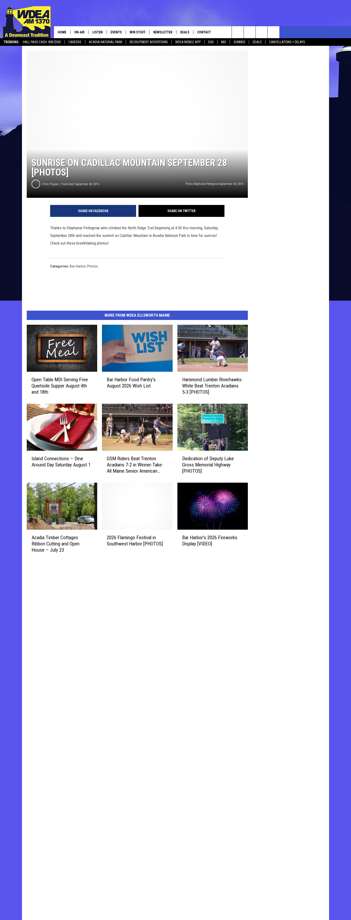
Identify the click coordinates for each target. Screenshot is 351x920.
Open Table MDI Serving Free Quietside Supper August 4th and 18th (60, 386)
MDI (223, 42)
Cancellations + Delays (287, 42)
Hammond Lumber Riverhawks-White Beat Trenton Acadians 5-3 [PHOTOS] (212, 386)
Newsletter (162, 32)
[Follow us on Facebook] (261, 32)
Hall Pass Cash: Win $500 (42, 42)
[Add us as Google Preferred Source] (249, 32)
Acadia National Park (105, 42)
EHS (211, 42)
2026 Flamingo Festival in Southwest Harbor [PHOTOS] (135, 541)
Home (62, 32)
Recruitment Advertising (149, 42)
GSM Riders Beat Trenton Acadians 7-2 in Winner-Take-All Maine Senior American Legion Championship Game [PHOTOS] (135, 465)
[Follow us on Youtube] (273, 32)
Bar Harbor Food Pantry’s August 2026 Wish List (131, 383)
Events (116, 32)
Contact (204, 32)
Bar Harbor (78, 266)
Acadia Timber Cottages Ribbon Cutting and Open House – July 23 (56, 544)
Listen (97, 32)
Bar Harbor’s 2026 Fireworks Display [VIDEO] (209, 541)
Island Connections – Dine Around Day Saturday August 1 (61, 462)
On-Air (79, 32)
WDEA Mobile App (188, 42)
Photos (92, 266)
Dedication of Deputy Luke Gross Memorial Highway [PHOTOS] (208, 465)
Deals (257, 42)
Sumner (239, 42)
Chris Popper (50, 184)
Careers (74, 42)
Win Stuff (137, 32)
